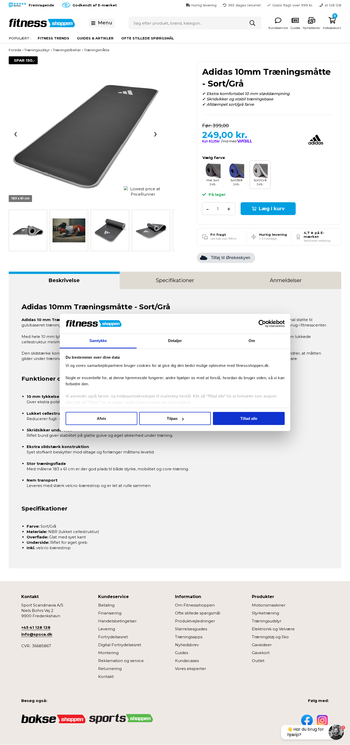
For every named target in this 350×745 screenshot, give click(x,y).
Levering (106, 628)
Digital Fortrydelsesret (119, 644)
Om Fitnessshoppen (195, 605)
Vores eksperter (190, 668)
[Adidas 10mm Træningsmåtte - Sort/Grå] (85, 133)
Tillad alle (248, 418)
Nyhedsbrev (187, 644)
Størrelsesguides (191, 628)
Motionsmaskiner (268, 605)
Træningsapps (188, 636)
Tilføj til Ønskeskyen (230, 257)
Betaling (106, 605)
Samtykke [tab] (98, 340)
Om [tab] (252, 340)
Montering (108, 652)
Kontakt (106, 676)
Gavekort (261, 652)
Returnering (110, 668)
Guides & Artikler (95, 38)
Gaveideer (262, 644)
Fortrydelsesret (113, 636)
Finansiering (109, 613)
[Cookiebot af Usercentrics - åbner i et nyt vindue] (262, 324)
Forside (15, 50)
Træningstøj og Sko (270, 636)
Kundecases (187, 660)
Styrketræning (265, 613)
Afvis (101, 418)
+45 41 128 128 (35, 627)
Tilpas (172, 418)
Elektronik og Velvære (273, 628)
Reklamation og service (121, 660)
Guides (181, 652)
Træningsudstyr (266, 621)
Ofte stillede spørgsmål (147, 38)
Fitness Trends (53, 38)
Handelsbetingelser (117, 621)
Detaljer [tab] (175, 340)
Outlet (258, 660)
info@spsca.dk (36, 634)
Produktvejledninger (195, 621)
